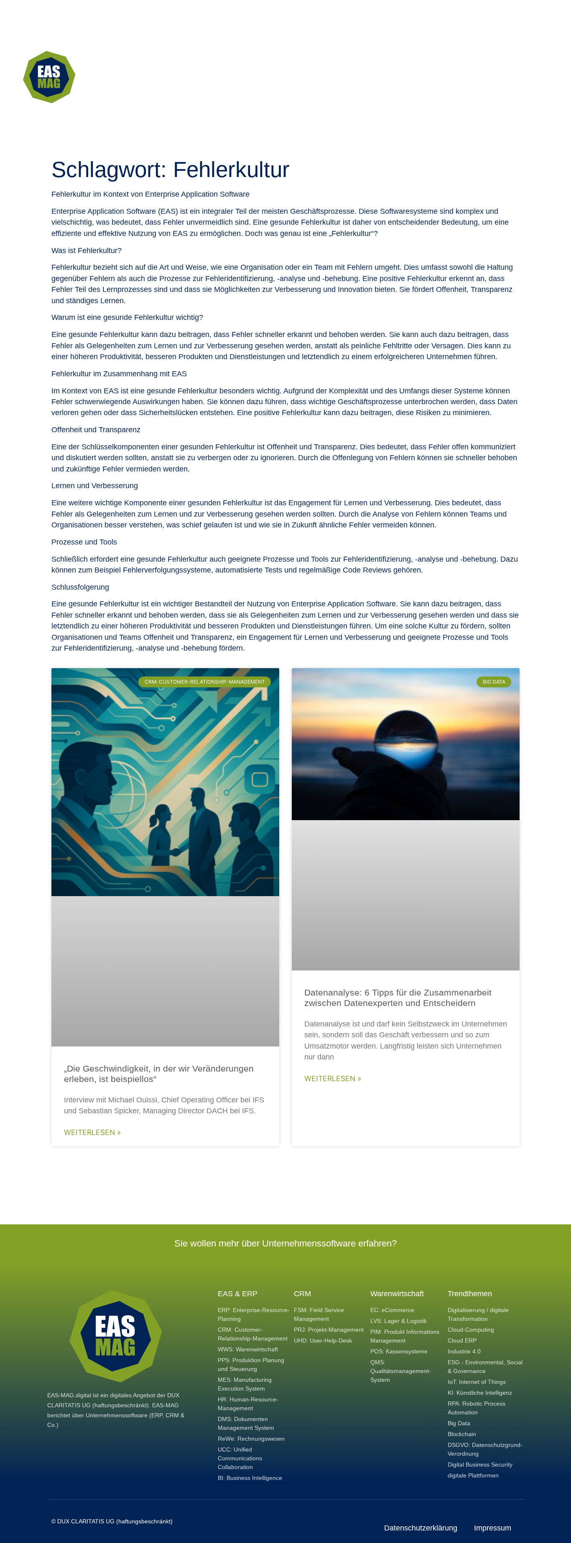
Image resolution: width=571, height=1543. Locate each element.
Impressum (492, 1528)
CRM (302, 1294)
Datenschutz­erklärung (420, 1528)
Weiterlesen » (92, 1132)
